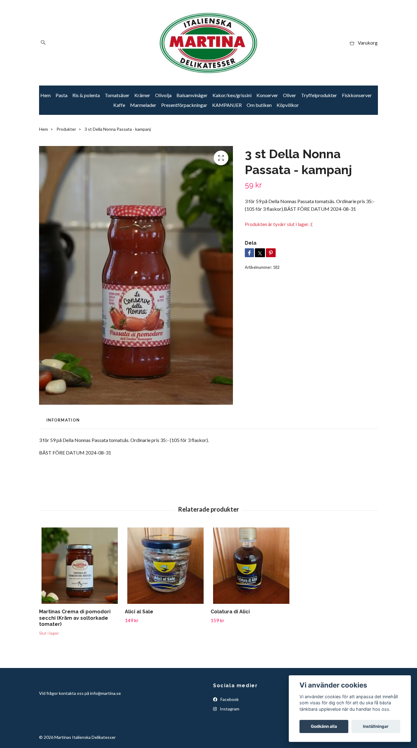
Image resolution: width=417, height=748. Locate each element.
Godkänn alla (324, 726)
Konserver (267, 95)
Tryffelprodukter (319, 95)
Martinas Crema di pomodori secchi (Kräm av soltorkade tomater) (75, 618)
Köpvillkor (288, 105)
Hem (45, 95)
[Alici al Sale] (165, 565)
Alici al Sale (139, 612)
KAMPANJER (227, 105)
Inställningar (376, 726)
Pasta (61, 95)
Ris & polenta (86, 95)
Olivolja (163, 95)
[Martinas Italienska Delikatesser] (208, 42)
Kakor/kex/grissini (232, 95)
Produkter (66, 129)
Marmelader (143, 105)
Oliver (289, 95)
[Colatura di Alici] (251, 565)
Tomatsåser (117, 95)
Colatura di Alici (230, 612)
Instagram (229, 708)
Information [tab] (63, 420)
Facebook (229, 699)
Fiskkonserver (357, 95)
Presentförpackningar (184, 105)
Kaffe (119, 105)
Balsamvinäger (192, 95)
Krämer (142, 95)
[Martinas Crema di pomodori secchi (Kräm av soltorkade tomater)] (79, 565)
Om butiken (259, 105)
